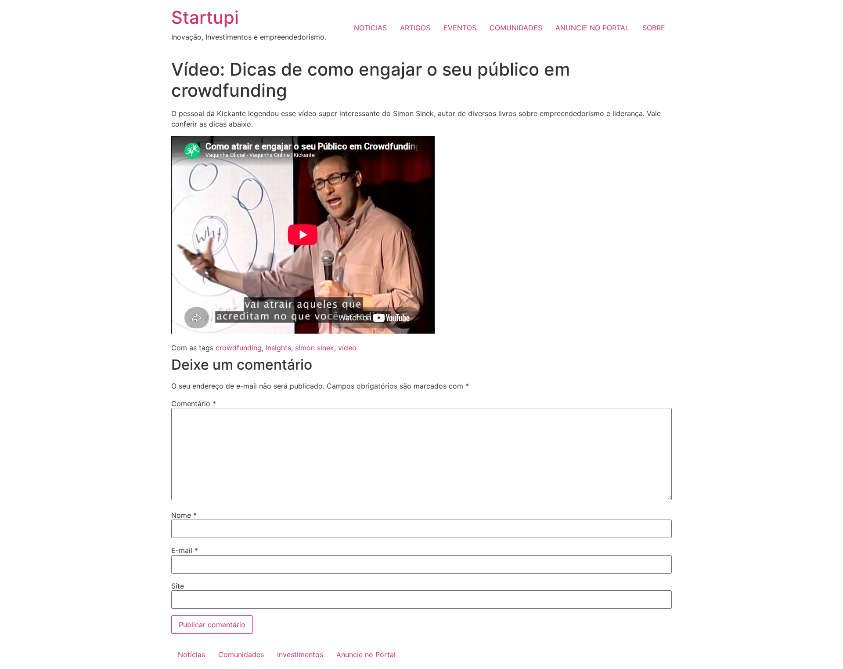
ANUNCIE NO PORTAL (592, 27)
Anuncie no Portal (366, 654)
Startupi (205, 17)
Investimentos (300, 654)
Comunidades (241, 654)
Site (177, 585)
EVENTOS (459, 27)
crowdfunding (239, 347)
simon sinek (314, 347)
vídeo (347, 347)
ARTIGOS (415, 27)
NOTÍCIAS (370, 27)
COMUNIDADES (516, 27)
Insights (278, 347)
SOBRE (653, 27)
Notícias (191, 654)
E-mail (184, 550)
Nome (184, 515)
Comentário (193, 403)
